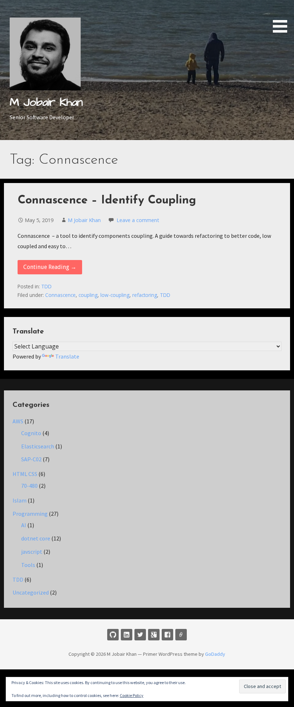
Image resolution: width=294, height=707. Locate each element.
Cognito (31, 433)
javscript (31, 551)
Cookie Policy (131, 695)
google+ (154, 634)
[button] (282, 17)
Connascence (60, 295)
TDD (46, 286)
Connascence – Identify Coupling (107, 200)
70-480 (29, 485)
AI (23, 525)
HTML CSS (25, 473)
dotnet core (35, 538)
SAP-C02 (31, 459)
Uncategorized (31, 592)
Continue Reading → (49, 267)
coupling (88, 295)
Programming (30, 513)
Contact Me (181, 634)
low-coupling (114, 295)
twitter (140, 634)
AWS (18, 421)
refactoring (144, 295)
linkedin (126, 634)
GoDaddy (215, 654)
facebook (167, 634)
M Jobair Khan (46, 102)
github (113, 634)
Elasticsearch (37, 446)
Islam (20, 500)
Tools (28, 564)
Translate (67, 356)
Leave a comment (138, 220)
